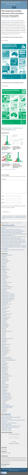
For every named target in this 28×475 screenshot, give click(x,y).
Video (3, 412)
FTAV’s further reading (6, 415)
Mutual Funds (4, 347)
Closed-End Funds (5, 282)
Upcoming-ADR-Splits (6, 407)
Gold (3, 321)
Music (3, 345)
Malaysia (3, 340)
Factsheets (4, 308)
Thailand (3, 391)
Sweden (3, 388)
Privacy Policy (4, 465)
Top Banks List (5, 394)
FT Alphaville (7, 414)
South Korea (4, 380)
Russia (3, 371)
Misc (3, 342)
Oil (2, 355)
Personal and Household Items (8, 360)
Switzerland (4, 390)
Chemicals (4, 278)
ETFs (3, 305)
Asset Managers (5, 260)
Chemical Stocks (5, 276)
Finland (3, 312)
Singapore (4, 377)
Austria (3, 263)
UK (2, 403)
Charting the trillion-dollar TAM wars (9, 423)
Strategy (4, 387)
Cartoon (3, 273)
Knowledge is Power (6, 338)
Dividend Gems (5, 292)
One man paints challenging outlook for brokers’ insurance (14, 245)
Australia (6, 169)
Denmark (4, 291)
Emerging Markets (6, 304)
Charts (3, 275)
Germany (4, 319)
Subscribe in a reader (6, 453)
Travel (3, 401)
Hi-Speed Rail (5, 325)
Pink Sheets (4, 363)
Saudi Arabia (4, 373)
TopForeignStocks (5, 399)
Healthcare (4, 324)
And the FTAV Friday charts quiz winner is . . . (11, 427)
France (3, 315)
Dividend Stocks (5, 301)
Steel (3, 383)
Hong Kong (4, 327)
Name (2, 196)
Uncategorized (5, 404)
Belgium (3, 266)
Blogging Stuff (5, 269)
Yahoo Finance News (9, 225)
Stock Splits (4, 386)
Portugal (3, 364)
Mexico (3, 341)
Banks (3, 265)
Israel (3, 334)
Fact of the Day (5, 306)
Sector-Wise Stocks (6, 376)
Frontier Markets (5, 317)
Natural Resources (6, 350)
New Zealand (4, 353)
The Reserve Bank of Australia (8, 20)
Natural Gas (4, 348)
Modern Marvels (5, 344)
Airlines (3, 258)
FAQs (3, 309)
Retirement (4, 370)
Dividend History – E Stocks (7, 295)
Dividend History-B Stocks (7, 299)
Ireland (3, 332)
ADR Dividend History (6, 255)
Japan (3, 337)
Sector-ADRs (4, 374)
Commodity (4, 285)
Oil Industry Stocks (6, 357)
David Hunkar (7, 17)
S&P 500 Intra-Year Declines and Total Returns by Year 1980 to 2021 (7, 217)
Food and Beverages (6, 314)
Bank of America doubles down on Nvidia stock (11, 229)
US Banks (4, 409)
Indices (3, 330)
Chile (3, 279)
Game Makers (5, 318)
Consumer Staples (6, 288)
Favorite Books (5, 311)
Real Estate (4, 368)
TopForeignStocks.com (10, 2)
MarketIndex (13, 129)
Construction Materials (6, 286)
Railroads (4, 365)
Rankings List (4, 367)
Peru (3, 361)
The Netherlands (5, 393)
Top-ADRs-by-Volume (6, 397)
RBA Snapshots (8, 128)
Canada (3, 272)
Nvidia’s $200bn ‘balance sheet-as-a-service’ (11, 425)
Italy (3, 335)
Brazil (3, 271)
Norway (3, 354)
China (3, 281)
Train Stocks (4, 400)
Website (3, 202)
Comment (10, 169)
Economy (4, 302)
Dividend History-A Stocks (7, 298)
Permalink (13, 169)
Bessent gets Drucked (6, 428)
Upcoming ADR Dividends (7, 406)
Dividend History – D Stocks (7, 294)
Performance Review (6, 358)
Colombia (4, 283)
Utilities (3, 410)
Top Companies (5, 396)
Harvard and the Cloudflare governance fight (11, 417)
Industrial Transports (6, 331)
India (3, 328)
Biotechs (4, 268)
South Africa (4, 378)
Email (2, 199)
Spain (3, 381)
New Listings (4, 351)
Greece (3, 322)
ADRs (3, 256)
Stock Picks (4, 384)
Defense (3, 289)
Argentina (4, 259)
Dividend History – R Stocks (7, 296)
